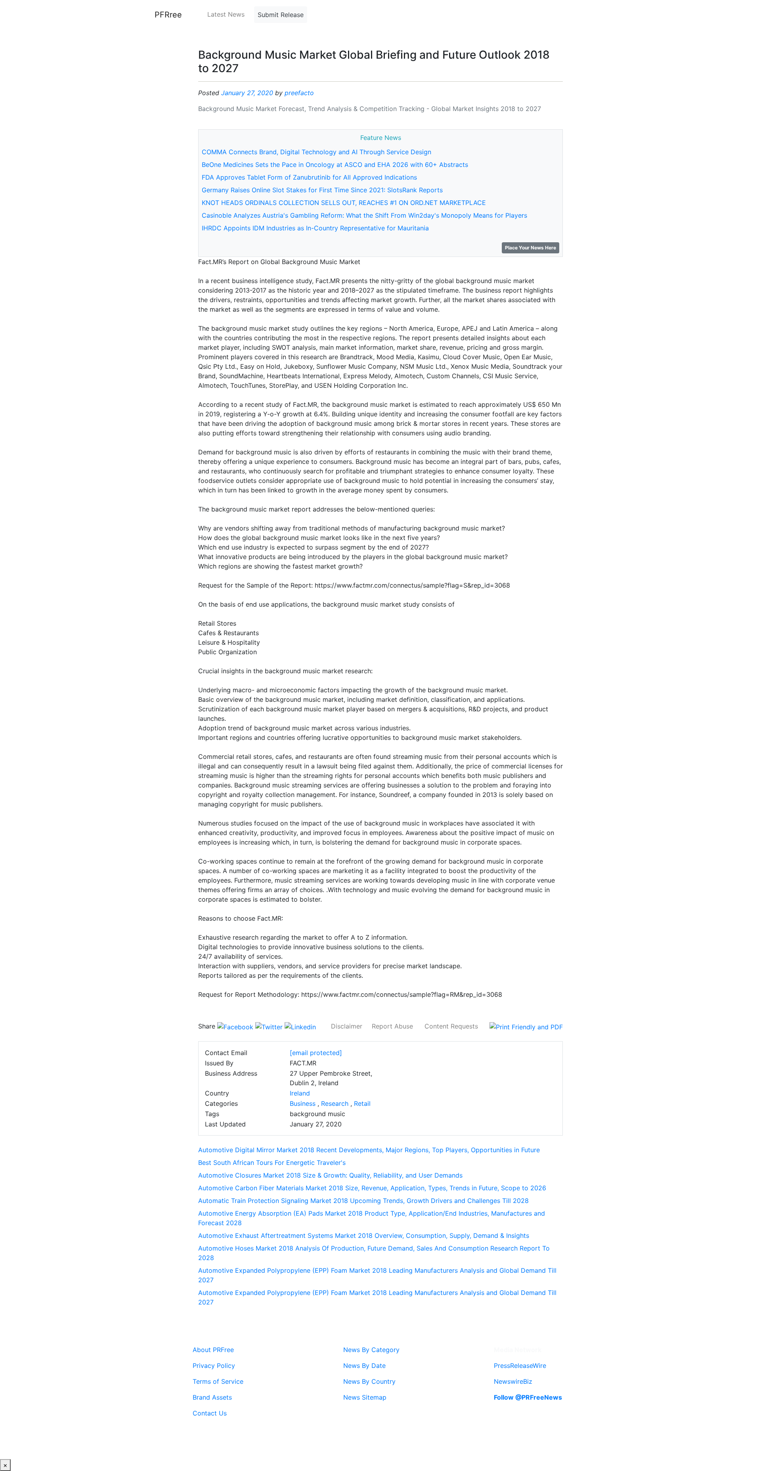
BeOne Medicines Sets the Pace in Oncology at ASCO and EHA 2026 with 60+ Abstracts (335, 165)
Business (302, 1103)
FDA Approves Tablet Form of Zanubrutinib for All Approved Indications (309, 177)
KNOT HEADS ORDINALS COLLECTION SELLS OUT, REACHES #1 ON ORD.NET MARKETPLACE (344, 203)
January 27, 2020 (247, 93)
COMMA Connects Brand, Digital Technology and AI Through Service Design (316, 152)
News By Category (371, 1350)
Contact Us (210, 1413)
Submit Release (281, 15)
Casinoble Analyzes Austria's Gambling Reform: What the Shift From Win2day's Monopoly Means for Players (364, 215)
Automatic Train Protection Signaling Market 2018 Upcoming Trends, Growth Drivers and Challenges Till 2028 (363, 1201)
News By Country (369, 1381)
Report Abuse (392, 1026)
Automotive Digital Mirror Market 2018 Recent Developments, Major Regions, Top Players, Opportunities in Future (369, 1150)
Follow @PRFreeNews (528, 1397)
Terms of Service (218, 1381)
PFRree (168, 14)
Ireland (300, 1093)
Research (334, 1103)
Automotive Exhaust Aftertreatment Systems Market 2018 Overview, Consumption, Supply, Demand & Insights (363, 1235)
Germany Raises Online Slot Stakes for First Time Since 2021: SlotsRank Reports (322, 190)
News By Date (364, 1365)
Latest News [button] (226, 14)
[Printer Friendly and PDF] (526, 1026)
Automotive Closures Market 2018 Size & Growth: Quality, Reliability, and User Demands (330, 1175)
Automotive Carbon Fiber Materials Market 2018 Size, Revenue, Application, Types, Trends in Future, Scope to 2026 (372, 1188)
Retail (362, 1103)
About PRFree (213, 1350)
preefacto (299, 93)
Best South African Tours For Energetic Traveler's (272, 1162)
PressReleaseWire (520, 1365)
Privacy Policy (214, 1365)
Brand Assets (212, 1397)
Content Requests (451, 1026)
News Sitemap (364, 1397)
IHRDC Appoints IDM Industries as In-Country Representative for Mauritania (315, 228)
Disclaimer (346, 1026)
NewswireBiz (513, 1381)
